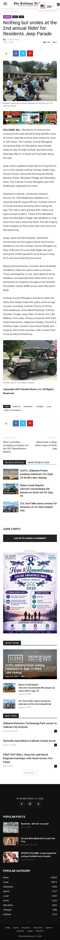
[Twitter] (23, 53)
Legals (30, 931)
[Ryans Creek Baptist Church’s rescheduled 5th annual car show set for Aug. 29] (10, 489)
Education (26, 927)
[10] (30, 117)
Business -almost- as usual (35, 823)
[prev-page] (5, 518)
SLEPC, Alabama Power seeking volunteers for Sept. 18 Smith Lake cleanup (37, 474)
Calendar (20, 931)
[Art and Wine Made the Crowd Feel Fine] (10, 841)
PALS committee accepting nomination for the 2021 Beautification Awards (16, 447)
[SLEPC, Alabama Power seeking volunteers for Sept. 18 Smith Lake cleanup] (10, 474)
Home (5, 11)
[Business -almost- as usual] (10, 827)
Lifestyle (14, 11)
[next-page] (10, 518)
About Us (40, 931)
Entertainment (9, 493)
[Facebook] (16, 53)
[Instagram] (30, 804)
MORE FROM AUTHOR (38, 462)
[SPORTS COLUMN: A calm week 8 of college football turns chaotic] (10, 857)
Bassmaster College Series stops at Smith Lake (46, 445)
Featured (16, 406)
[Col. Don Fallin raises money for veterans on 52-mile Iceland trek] (10, 507)
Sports (16, 927)
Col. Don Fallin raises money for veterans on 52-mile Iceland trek (38, 507)
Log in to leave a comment (30, 538)
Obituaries (37, 927)
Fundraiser (28, 406)
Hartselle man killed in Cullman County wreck (29, 740)
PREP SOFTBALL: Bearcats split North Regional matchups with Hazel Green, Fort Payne (27, 758)
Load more (29, 772)
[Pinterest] (30, 53)
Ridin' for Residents (12, 410)
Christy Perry (13, 39)
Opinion (48, 927)
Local (21, 17)
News (15, 17)
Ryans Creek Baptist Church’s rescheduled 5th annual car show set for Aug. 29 (36, 687)
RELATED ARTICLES (14, 462)
